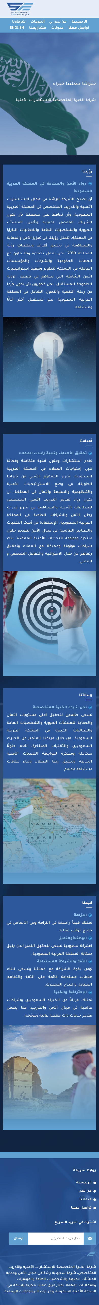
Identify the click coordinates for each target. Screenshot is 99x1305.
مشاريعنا (37, 28)
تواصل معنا (79, 28)
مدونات (57, 28)
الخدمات (38, 22)
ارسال (18, 1238)
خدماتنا (85, 1199)
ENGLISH (17, 28)
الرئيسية (79, 22)
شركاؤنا (19, 22)
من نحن (60, 22)
